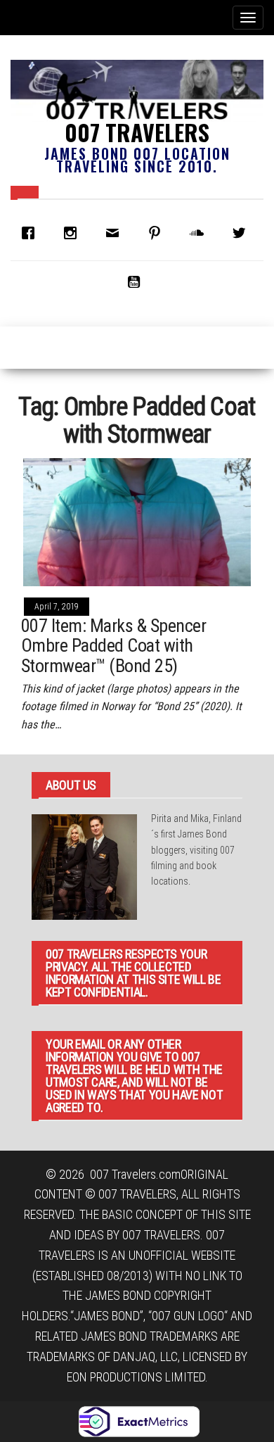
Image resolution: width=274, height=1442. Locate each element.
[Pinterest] (158, 233)
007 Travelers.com (135, 1174)
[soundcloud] (200, 233)
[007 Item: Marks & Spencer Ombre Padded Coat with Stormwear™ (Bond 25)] (137, 521)
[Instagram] (74, 233)
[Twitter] (242, 233)
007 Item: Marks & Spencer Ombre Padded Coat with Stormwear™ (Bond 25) (113, 645)
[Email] (116, 233)
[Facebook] (32, 233)
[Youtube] (137, 281)
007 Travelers (137, 131)
